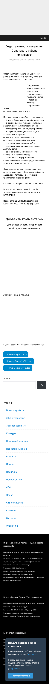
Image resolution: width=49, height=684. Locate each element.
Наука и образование (17, 441)
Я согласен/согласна (20, 675)
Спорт (9, 494)
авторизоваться (31, 228)
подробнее (33, 654)
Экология (11, 518)
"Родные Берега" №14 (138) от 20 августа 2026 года (23, 344)
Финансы (11, 510)
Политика (11, 471)
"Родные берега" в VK (16, 354)
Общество (11, 456)
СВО (8, 487)
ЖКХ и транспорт (15, 417)
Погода (10, 464)
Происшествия (14, 479)
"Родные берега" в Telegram (19, 361)
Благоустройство (15, 410)
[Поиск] (41, 385)
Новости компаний (16, 448)
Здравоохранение (16, 425)
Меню (43, 37)
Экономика (12, 525)
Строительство (14, 502)
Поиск (6, 378)
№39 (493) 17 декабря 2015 (26, 203)
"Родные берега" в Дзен (19, 367)
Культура (11, 433)
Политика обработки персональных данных (18, 574)
